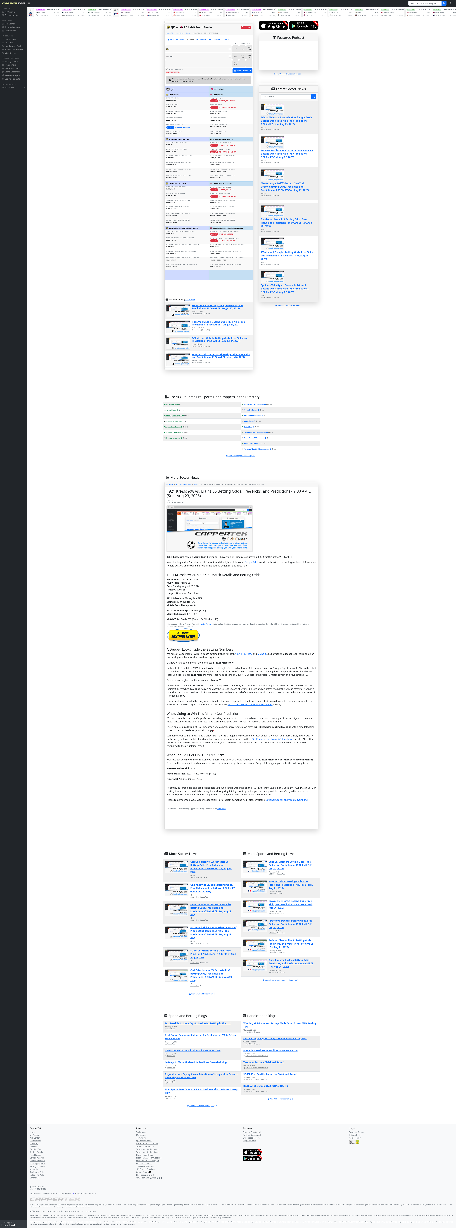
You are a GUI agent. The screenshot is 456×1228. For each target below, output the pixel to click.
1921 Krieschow (243, 653)
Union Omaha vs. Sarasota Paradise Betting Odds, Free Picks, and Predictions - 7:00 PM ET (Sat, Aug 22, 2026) (211, 909)
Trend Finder (10, 65)
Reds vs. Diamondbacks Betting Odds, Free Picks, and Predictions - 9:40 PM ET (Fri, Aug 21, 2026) (291, 944)
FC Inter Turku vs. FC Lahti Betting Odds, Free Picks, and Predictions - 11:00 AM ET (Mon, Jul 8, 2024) (221, 356)
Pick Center (10, 23)
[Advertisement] (238, 823)
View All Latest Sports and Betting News (281, 980)
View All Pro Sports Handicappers (241, 455)
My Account (10, 12)
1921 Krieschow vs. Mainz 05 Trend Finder (250, 704)
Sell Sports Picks (37, 1175)
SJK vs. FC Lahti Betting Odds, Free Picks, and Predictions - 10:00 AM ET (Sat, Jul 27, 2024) (217, 307)
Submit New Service (145, 1146)
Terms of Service (356, 1132)
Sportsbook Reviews (14, 49)
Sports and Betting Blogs (147, 1152)
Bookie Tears (10, 53)
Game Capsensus (12, 71)
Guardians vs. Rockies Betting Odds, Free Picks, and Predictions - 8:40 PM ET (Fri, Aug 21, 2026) (291, 963)
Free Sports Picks (144, 1163)
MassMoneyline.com (253, 1032)
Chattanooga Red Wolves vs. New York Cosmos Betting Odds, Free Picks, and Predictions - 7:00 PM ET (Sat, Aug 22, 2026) (285, 187)
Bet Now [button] (247, 27)
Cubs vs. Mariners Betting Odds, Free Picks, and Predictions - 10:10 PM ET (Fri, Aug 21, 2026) (291, 865)
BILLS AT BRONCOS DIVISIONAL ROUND (265, 1085)
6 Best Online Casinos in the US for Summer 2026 (193, 1050)
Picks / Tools (242, 70)
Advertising (141, 1138)
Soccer (188, 33)
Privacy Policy (355, 1135)
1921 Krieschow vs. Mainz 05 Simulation (271, 739)
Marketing (141, 1135)
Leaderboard (10, 39)
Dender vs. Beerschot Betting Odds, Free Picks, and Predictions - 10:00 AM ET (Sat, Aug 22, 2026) (286, 223)
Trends (181, 39)
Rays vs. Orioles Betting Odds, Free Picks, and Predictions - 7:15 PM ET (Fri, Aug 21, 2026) (291, 885)
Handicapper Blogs (144, 1155)
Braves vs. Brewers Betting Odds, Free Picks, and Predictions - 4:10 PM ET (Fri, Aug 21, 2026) (291, 904)
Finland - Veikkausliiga (176, 69)
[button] (451, 3)
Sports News (10, 30)
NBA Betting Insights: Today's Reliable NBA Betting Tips (275, 1038)
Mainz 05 (262, 653)
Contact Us (34, 1177)
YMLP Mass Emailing (145, 1169)
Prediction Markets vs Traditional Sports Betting (270, 1050)
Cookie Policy (355, 1138)
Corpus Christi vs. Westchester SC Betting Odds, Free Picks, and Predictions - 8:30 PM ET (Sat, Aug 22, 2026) (211, 867)
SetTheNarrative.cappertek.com (257, 1056)
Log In (13, 1225)
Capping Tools (36, 1149)
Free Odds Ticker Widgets (147, 1160)
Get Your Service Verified (147, 1143)
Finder (191, 39)
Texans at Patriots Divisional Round (263, 1062)
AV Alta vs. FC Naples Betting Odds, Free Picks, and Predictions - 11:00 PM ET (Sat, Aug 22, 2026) (287, 256)
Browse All (9, 87)
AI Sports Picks (249, 1140)
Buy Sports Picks (37, 1172)
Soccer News (190, 300)
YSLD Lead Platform (145, 1166)
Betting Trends (11, 61)
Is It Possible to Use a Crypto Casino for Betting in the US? (198, 1023)
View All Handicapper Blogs (281, 1099)
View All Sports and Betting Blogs (202, 1106)
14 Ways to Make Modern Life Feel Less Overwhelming (196, 1062)
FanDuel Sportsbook (252, 1135)
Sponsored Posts (144, 1140)
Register (4, 1225)
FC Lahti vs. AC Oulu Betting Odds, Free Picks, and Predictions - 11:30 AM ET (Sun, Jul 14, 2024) (220, 339)
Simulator (203, 39)
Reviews (33, 1146)
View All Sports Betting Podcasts (288, 74)
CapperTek (169, 33)
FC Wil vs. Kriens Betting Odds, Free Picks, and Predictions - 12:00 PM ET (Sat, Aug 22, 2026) (213, 954)
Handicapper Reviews (14, 46)
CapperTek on (142, 1172)
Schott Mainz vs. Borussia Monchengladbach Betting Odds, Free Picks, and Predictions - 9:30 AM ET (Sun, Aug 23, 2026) (286, 121)
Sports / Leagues (12, 27)
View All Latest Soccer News (202, 994)
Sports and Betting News (183, 484)
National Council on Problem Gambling (286, 799)
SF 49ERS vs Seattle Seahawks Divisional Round (270, 1074)
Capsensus (215, 39)
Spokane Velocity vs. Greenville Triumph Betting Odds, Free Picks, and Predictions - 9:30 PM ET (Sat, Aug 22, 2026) (285, 289)
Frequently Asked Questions (149, 1157)
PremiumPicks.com (206, 624)
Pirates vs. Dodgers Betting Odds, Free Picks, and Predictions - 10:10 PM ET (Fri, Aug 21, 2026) (291, 924)
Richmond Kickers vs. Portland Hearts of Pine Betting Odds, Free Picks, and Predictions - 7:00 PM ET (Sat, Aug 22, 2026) (213, 932)
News (227, 39)
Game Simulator (12, 68)
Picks (172, 39)
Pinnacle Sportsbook (252, 1132)
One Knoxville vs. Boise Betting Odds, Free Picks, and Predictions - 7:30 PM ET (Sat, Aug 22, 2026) (212, 888)
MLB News (272, 874)
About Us (34, 1169)
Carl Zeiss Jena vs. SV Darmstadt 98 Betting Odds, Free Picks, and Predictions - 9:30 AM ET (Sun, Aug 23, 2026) (211, 975)
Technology (141, 1132)
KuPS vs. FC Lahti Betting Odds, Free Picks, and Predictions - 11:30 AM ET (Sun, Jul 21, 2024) (218, 323)
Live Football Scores (252, 1138)
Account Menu (11, 15)
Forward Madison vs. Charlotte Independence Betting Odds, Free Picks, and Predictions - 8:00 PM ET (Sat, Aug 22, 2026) (287, 154)
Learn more (221, 809)
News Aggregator (13, 75)
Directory (9, 42)
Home (32, 1132)
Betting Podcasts (12, 79)
